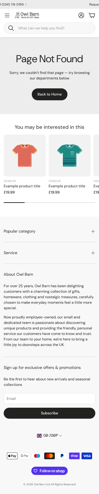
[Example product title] (25, 156)
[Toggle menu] (7, 15)
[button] (49, 28)
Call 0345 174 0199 (47, 4)
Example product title (22, 186)
